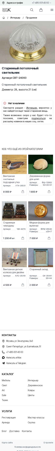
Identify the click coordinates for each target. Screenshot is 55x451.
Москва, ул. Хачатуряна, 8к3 (19, 341)
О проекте (48, 442)
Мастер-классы (36, 417)
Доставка (14, 431)
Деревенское (35, 385)
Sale (4, 395)
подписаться (39, 118)
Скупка (31, 422)
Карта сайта (7, 442)
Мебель (6, 380)
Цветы (31, 395)
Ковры (31, 390)
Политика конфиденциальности (27, 447)
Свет (4, 385)
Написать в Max (13, 357)
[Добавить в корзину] (23, 191)
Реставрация (9, 417)
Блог (4, 431)
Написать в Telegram (16, 363)
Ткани (5, 400)
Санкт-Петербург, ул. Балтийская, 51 (23, 346)
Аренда (6, 422)
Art (3, 390)
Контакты (27, 431)
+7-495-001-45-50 (40, 2)
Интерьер (31, 107)
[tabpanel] (27, 42)
